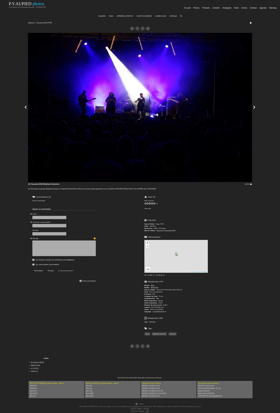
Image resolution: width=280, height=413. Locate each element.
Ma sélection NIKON (37, 362)
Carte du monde (144, 16)
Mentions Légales (136, 408)
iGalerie (141, 411)
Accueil (187, 8)
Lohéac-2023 (160, 16)
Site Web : (35, 230)
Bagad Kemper (35, 365)
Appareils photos (125, 16)
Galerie (101, 16)
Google (173, 16)
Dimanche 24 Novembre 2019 (166, 230)
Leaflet (194, 272)
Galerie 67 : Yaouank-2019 (37, 23)
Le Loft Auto (34, 368)
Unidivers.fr (34, 371)
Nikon (152, 285)
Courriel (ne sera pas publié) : (41, 222)
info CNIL (146, 408)
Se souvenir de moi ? (67, 271)
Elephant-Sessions (159, 334)
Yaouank (173, 334)
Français (139, 404)
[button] (176, 254)
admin (147, 411)
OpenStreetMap (202, 272)
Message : (35, 238)
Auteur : (34, 214)
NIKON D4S (154, 287)
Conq (147, 334)
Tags (111, 16)
